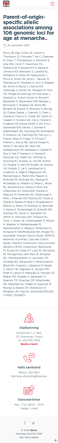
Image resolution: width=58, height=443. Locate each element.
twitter (33, 423)
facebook (25, 423)
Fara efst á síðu (55, 440)
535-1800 (34, 372)
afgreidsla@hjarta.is (35, 376)
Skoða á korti (29, 344)
